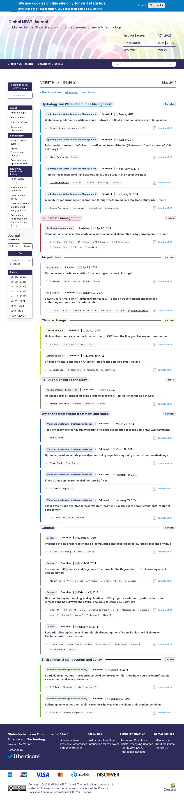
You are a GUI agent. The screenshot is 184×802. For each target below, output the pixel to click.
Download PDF (165, 128)
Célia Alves (55, 281)
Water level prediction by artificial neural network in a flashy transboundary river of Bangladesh (106, 120)
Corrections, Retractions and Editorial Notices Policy (19, 220)
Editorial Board (18, 117)
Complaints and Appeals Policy (19, 162)
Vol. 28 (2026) (18, 276)
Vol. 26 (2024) (18, 286)
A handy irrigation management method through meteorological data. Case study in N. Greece (105, 199)
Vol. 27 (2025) (18, 281)
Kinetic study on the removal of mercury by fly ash (77, 480)
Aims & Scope (18, 112)
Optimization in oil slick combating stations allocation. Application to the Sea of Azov (99, 395)
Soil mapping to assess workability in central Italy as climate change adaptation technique (103, 704)
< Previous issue (50, 92)
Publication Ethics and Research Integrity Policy (20, 207)
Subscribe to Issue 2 (41, 719)
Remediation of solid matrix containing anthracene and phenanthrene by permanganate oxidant (106, 234)
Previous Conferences (73, 743)
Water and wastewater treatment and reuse (75, 414)
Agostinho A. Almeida (138, 310)
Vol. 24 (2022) (18, 296)
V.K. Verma (55, 489)
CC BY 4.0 (76, 792)
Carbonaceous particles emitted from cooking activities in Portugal (88, 273)
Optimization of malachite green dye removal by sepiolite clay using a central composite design (106, 455)
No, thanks (156, 5)
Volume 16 (44, 63)
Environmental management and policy (72, 659)
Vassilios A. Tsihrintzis (73, 518)
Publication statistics (133, 751)
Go (20, 253)
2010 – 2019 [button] (17, 311)
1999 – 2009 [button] (18, 315)
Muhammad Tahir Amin (60, 581)
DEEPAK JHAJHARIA (59, 183)
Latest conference (71, 747)
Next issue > (89, 92)
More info (96, 8)
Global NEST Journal (21, 63)
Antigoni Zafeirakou (59, 404)
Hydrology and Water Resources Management (77, 104)
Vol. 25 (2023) (18, 291)
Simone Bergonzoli (73, 713)
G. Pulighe (55, 687)
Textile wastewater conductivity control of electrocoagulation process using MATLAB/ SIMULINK (107, 429)
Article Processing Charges (17, 152)
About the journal (165, 743)
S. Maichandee (57, 370)
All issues (71, 92)
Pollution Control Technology (64, 380)
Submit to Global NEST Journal (20, 87)
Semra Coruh (56, 463)
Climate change (54, 320)
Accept (141, 5)
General (48, 528)
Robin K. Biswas (57, 128)
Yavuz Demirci (56, 438)
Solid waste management (61, 218)
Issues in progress (15, 262)
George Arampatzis (59, 208)
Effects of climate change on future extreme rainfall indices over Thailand (92, 361)
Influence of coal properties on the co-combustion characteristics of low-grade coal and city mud (108, 543)
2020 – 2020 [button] (18, 306)
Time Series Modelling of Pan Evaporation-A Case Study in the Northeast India (95, 174)
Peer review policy (17, 181)
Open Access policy (18, 197)
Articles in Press (69, 740)
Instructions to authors (18, 142)
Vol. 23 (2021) (18, 301)
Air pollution (51, 257)
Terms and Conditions (16, 129)
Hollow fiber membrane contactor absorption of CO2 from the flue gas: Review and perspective (106, 336)
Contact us (20, 95)
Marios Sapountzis (59, 157)
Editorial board (163, 740)
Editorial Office (19, 122)
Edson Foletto (92, 247)
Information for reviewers (19, 189)
